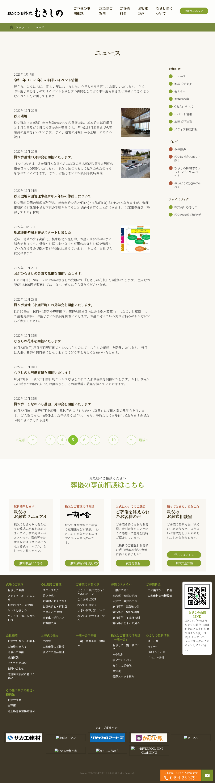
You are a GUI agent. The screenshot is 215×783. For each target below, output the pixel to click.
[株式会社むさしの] (35, 13)
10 (113, 439)
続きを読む (133, 563)
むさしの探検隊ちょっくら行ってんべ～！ (187, 172)
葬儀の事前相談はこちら (107, 484)
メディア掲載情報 (186, 129)
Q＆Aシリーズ (183, 106)
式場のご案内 (106, 11)
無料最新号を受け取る (84, 563)
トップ (20, 27)
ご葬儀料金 (125, 11)
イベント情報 (183, 114)
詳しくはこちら (184, 555)
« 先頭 (20, 439)
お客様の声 (143, 11)
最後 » (143, 439)
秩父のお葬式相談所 (187, 215)
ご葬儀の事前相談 (81, 11)
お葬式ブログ (183, 84)
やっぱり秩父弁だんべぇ (187, 185)
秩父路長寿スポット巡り (187, 159)
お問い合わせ (194, 11)
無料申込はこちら (31, 563)
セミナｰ (179, 91)
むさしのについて (164, 11)
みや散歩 (180, 149)
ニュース (180, 76)
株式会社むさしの (186, 207)
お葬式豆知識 (183, 122)
